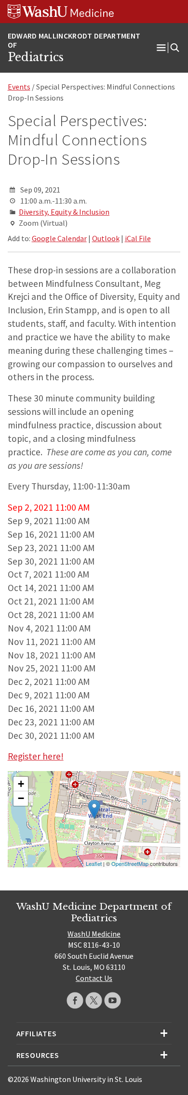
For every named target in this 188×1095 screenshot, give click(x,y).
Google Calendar (59, 238)
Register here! (36, 756)
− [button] (21, 798)
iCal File (138, 238)
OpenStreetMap (129, 863)
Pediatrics (36, 57)
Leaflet (94, 863)
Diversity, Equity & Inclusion (64, 212)
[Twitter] (93, 1000)
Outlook (106, 238)
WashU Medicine (94, 934)
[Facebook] (75, 1000)
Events (19, 86)
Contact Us (94, 978)
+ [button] (21, 784)
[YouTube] (112, 1000)
